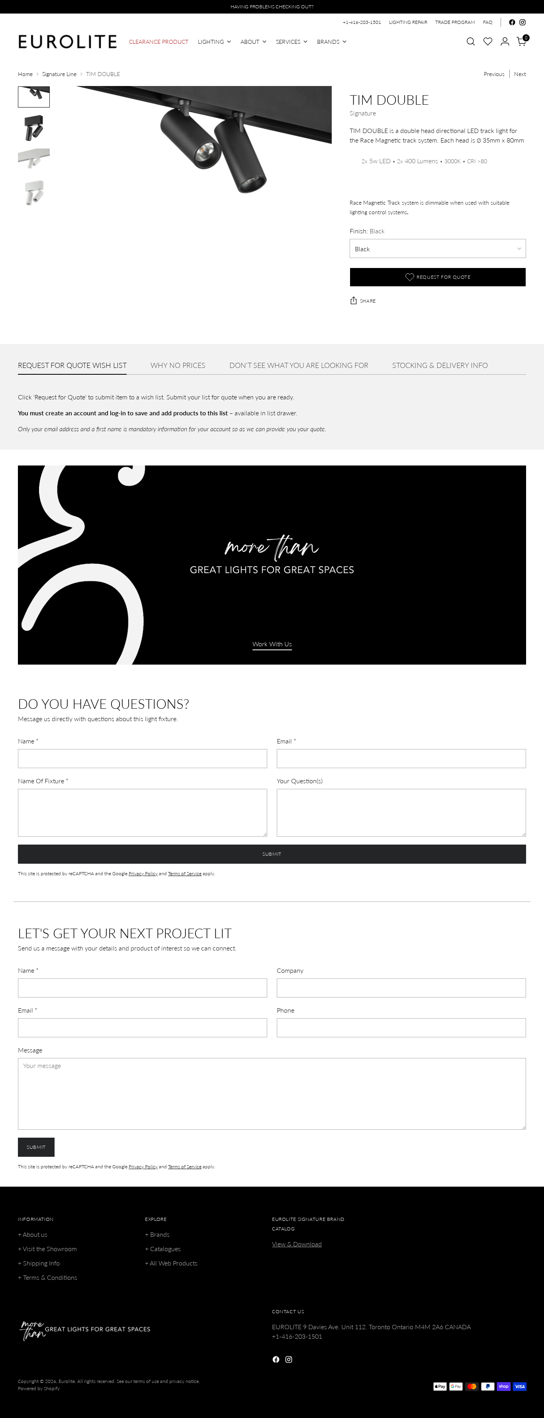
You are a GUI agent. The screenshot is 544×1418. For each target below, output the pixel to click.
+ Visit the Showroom (47, 1248)
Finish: (367, 231)
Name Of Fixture (43, 780)
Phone (285, 1010)
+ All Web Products (171, 1263)
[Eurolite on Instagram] (522, 22)
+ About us (32, 1234)
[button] (488, 41)
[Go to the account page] (505, 41)
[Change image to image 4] (34, 193)
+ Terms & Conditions (47, 1277)
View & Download (297, 1244)
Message (30, 1050)
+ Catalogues (163, 1248)
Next (520, 73)
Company (290, 970)
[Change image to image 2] (34, 128)
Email (286, 741)
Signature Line (59, 73)
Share (368, 301)
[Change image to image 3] (34, 161)
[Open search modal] (471, 41)
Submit (272, 854)
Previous (494, 73)
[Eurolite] (67, 41)
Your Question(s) (300, 780)
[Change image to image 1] (34, 97)
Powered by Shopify (39, 1388)
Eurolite (67, 1381)
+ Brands (157, 1234)
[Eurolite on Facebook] (512, 22)
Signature (363, 113)
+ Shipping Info (39, 1263)
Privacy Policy (143, 873)
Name (28, 741)
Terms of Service (185, 873)
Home (25, 73)
